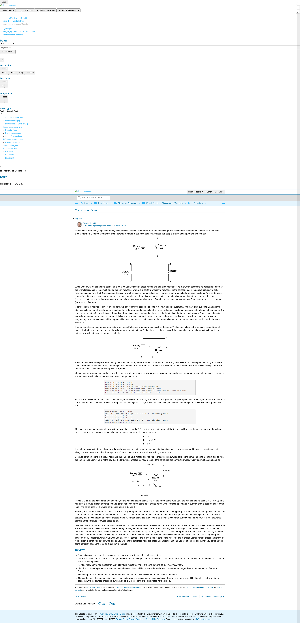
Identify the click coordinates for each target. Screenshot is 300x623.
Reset (4, 69)
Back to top (79, 596)
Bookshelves (103, 203)
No (113, 604)
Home (87, 203)
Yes (103, 604)
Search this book (7, 43)
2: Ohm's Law (197, 203)
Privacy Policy (122, 619)
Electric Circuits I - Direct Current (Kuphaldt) (164, 203)
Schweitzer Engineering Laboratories (97, 226)
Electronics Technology (128, 203)
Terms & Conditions (137, 619)
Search (79, 198)
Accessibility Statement (155, 619)
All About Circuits (120, 226)
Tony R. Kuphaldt (89, 223)
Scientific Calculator (13, 136)
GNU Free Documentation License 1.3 (129, 587)
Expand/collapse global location (223, 202)
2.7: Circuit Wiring (93, 587)
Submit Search (8, 52)
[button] (9, 155)
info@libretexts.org (202, 619)
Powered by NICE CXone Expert (112, 614)
